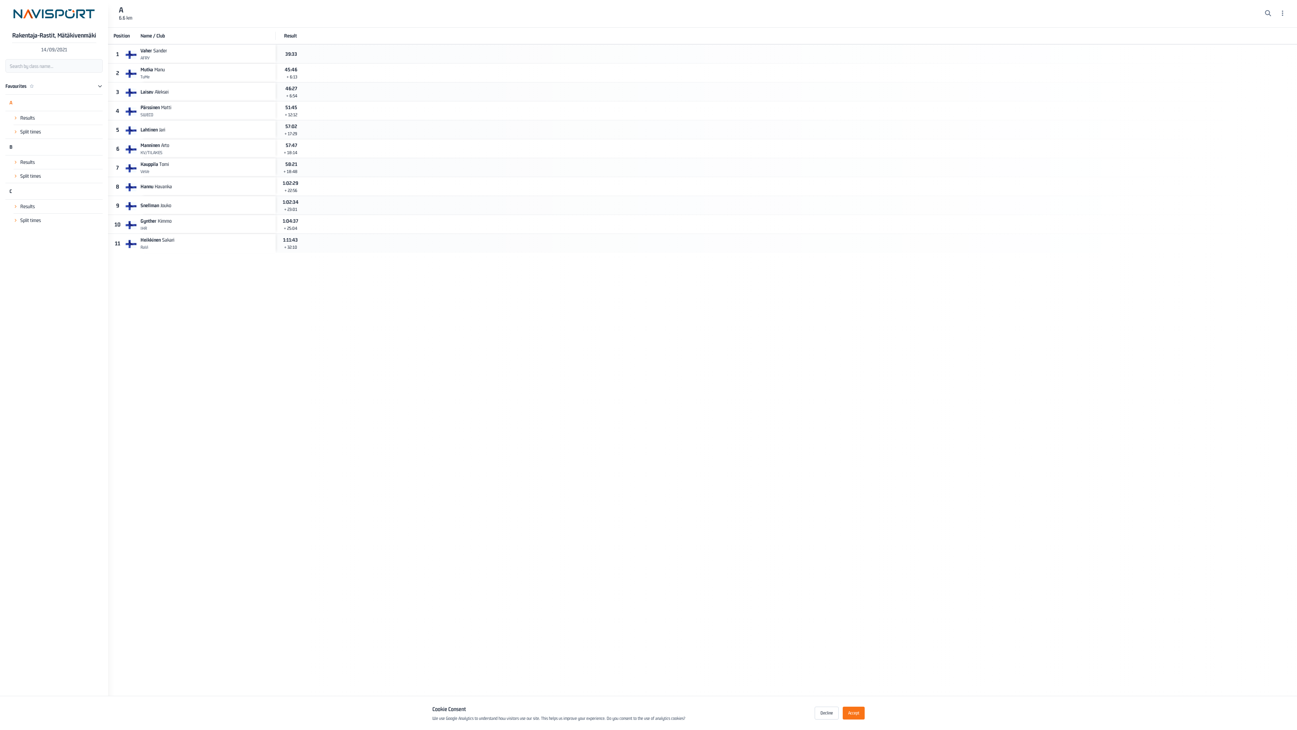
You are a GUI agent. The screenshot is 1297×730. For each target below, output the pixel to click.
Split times (30, 132)
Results (27, 118)
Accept (853, 712)
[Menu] (1282, 14)
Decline (826, 712)
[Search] (1268, 14)
